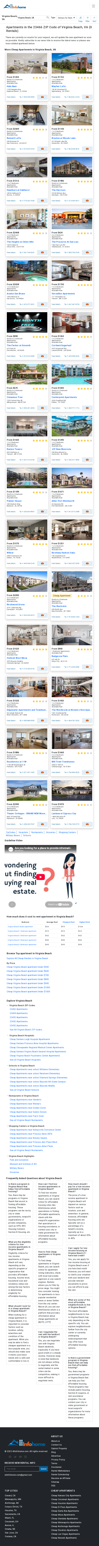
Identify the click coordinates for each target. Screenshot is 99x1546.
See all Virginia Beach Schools (24, 1090)
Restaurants (37, 832)
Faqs (80, 18)
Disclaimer (56, 1467)
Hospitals (23, 832)
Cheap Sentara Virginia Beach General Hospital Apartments (38, 1051)
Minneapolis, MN (13, 1499)
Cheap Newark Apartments (64, 1538)
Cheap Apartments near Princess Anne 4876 (31, 1134)
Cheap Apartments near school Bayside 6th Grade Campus (38, 1081)
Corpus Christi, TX (13, 1506)
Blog (53, 1452)
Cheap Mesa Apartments (63, 1515)
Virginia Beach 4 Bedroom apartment (22, 944)
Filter (87, 18)
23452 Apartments (19, 1017)
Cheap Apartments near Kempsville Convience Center (35, 1130)
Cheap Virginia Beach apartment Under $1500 (28, 991)
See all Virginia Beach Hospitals (25, 1060)
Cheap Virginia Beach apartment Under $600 (28, 971)
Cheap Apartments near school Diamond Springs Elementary (39, 1077)
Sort (94, 18)
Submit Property (59, 1448)
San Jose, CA (11, 1533)
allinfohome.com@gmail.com (18, 1475)
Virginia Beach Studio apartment (20, 927)
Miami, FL (9, 1518)
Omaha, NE (10, 1529)
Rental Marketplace (60, 1471)
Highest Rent (84, 922)
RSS (53, 1485)
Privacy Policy (58, 1459)
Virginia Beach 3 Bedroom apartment (22, 940)
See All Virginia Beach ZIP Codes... (26, 1029)
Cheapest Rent (69, 922)
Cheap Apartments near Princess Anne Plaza (31, 1146)
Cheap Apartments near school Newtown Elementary (35, 1073)
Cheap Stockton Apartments (64, 1530)
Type (53, 18)
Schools (27, 835)
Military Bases (13, 835)
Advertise (56, 1456)
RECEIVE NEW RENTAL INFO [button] (20, 1463)
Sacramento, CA (12, 1514)
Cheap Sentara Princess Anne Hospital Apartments (34, 1043)
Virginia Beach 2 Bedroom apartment (22, 936)
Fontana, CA (10, 1536)
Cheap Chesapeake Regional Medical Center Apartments (37, 1047)
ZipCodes (10, 832)
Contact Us (56, 1445)
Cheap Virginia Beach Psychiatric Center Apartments (35, 1055)
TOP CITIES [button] (11, 1490)
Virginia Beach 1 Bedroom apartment (22, 931)
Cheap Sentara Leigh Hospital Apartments (30, 1039)
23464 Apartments (19, 1013)
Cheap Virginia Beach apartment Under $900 (28, 983)
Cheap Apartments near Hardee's (25, 1099)
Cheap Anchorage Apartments (65, 1526)
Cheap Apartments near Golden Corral (28, 1108)
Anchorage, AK (12, 1503)
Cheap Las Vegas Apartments (65, 1534)
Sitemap (55, 1482)
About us (55, 1441)
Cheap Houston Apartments (64, 1503)
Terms (54, 1463)
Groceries (51, 832)
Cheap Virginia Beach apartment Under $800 (28, 979)
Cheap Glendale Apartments (64, 1518)
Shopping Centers (67, 832)
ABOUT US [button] (57, 1436)
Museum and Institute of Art (23, 1164)
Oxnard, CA (10, 1495)
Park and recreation (19, 1160)
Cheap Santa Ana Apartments (65, 1511)
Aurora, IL (9, 1525)
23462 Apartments (19, 1009)
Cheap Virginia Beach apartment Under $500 (28, 967)
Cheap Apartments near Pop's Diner (27, 1116)
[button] (49, 1005)
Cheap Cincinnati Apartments (65, 1499)
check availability (42, 97)
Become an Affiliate (60, 1478)
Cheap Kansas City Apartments (66, 1495)
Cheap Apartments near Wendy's (25, 1104)
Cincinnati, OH (11, 1521)
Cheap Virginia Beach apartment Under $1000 (28, 987)
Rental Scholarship (60, 1474)
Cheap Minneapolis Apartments (66, 1522)
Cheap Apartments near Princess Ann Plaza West (33, 1142)
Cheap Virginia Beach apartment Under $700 (28, 975)
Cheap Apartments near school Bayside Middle (32, 1086)
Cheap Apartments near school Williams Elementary (34, 1069)
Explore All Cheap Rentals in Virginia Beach (27, 958)
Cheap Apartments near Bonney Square (28, 1138)
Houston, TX (11, 1510)
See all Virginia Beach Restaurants (26, 1120)
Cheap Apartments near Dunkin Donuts (28, 1112)
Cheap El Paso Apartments (64, 1507)
